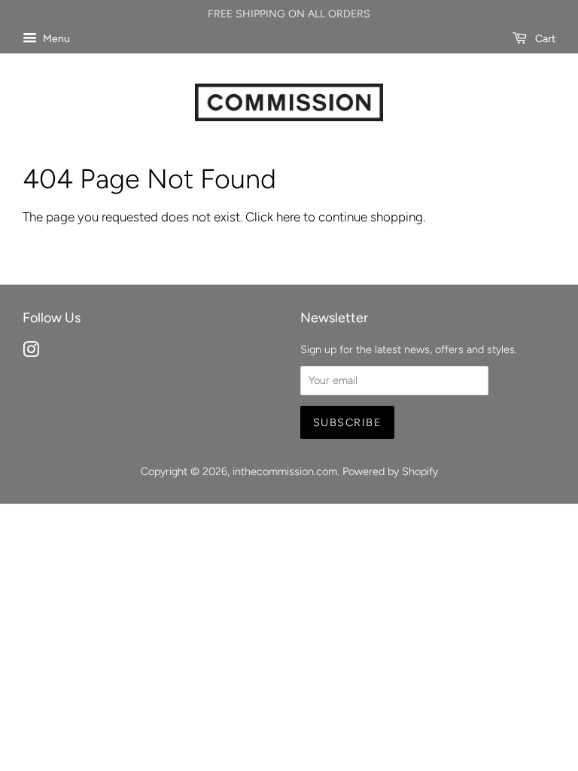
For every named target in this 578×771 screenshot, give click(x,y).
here (288, 216)
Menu (55, 38)
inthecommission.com (285, 471)
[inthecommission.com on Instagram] (31, 352)
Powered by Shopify (390, 471)
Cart (544, 38)
